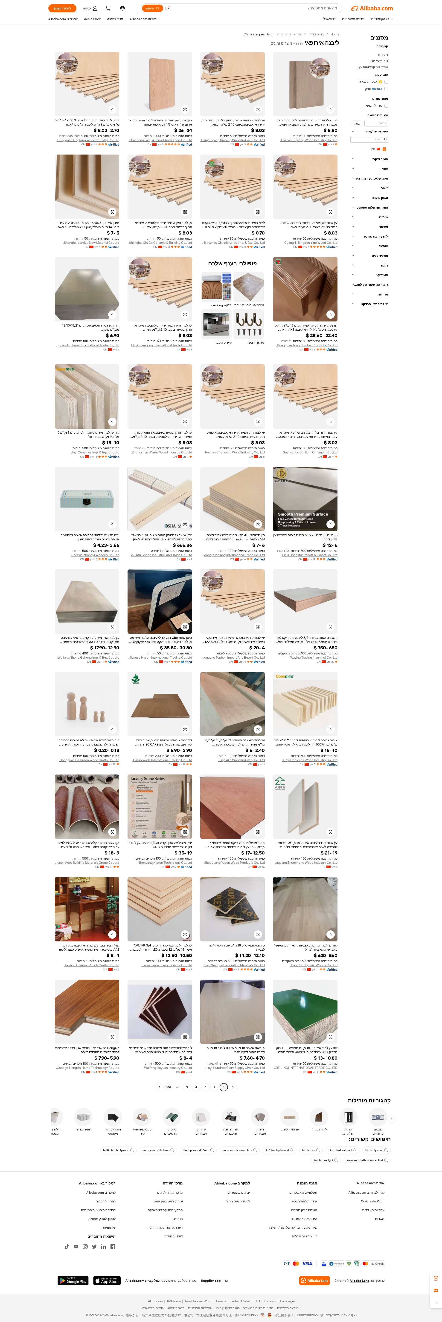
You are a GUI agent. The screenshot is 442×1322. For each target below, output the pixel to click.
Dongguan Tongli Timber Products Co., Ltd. (306, 345)
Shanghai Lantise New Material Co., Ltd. (91, 242)
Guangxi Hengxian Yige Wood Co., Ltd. (310, 242)
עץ (300, 34)
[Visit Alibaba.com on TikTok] (67, 1246)
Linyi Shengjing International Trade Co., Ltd (161, 345)
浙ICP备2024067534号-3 (338, 1315)
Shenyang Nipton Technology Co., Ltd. (165, 862)
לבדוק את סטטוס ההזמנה (98, 1210)
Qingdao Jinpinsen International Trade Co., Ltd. (87, 345)
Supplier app (211, 1280)
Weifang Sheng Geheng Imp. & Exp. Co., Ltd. (88, 657)
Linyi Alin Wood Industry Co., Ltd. (241, 760)
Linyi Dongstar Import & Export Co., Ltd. (309, 555)
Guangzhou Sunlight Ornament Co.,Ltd (310, 452)
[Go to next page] (159, 1087)
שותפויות (109, 1227)
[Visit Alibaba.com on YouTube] (76, 1246)
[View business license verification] (262, 1315)
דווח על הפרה (173, 1236)
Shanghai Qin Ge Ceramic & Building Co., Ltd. (160, 242)
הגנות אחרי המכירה (304, 1219)
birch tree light (323, 1160)
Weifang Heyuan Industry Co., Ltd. (167, 1068)
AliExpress (155, 1301)
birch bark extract (340, 1150)
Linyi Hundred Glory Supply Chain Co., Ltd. (235, 1068)
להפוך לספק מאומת (102, 1219)
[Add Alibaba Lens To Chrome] (314, 1280)
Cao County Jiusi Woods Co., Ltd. (313, 965)
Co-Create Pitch (372, 1201)
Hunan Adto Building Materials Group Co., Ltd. (87, 862)
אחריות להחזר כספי (304, 1201)
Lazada (221, 1301)
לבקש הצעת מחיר (238, 1201)
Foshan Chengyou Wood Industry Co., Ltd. (234, 452)
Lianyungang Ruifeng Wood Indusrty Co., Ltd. (232, 140)
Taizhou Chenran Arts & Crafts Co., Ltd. (91, 965)
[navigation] (368, 561)
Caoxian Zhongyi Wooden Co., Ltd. (95, 555)
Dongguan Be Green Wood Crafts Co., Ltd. (89, 760)
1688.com (174, 1301)
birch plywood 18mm (196, 1150)
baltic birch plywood (116, 1150)
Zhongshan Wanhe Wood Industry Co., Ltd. (161, 452)
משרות (379, 1219)
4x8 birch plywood (277, 1150)
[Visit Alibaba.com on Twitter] (94, 1246)
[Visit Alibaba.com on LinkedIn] (103, 1246)
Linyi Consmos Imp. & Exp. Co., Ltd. (94, 452)
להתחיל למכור (106, 1201)
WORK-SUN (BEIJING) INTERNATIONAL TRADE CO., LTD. (305, 1068)
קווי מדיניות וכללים (304, 1236)
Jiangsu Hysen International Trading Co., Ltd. (160, 657)
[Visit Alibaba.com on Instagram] (85, 1246)
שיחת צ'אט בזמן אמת (168, 1201)
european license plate (237, 1150)
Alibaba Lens (359, 1280)
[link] (436, 1278)
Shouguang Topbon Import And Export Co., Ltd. (232, 657)
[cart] (107, 9)
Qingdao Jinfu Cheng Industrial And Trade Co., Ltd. (160, 555)
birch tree (308, 1150)
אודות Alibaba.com (370, 1183)
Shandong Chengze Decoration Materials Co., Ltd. (232, 965)
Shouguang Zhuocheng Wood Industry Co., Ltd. (305, 862)
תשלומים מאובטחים (303, 1192)
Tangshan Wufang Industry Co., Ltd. (166, 965)
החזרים (178, 1219)
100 (168, 1087)
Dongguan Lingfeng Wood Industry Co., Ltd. (88, 140)
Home (335, 34)
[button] (168, 8)
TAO (257, 1301)
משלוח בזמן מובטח (304, 1210)
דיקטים (286, 34)
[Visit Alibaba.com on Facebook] (113, 1246)
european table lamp (155, 1150)
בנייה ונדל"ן (316, 34)
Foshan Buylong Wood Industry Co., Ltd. (308, 140)
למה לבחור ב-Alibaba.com (366, 1192)
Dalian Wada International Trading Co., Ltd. (162, 760)
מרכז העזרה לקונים (170, 1192)
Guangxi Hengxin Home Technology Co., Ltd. (87, 1068)
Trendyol (270, 1301)
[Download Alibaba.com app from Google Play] (73, 1280)
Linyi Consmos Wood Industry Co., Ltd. (309, 760)
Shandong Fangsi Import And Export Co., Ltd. (160, 140)
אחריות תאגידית (373, 1210)
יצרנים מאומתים (238, 1192)
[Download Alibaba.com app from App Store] (107, 1280)
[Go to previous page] (233, 1087)
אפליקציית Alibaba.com (142, 1280)
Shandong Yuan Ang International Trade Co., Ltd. (232, 555)
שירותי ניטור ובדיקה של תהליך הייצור (292, 1227)
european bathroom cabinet (365, 1160)
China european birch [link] (259, 34)
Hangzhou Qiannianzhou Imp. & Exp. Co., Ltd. (233, 242)
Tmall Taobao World (198, 1301)
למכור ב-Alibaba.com (101, 1192)
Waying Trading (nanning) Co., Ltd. (313, 657)
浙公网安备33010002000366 (296, 1315)
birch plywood (374, 1150)
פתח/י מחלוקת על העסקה (165, 1210)
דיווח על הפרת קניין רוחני (166, 1227)
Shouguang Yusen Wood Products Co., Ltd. (234, 862)
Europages (288, 1301)
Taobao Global (240, 1301)
